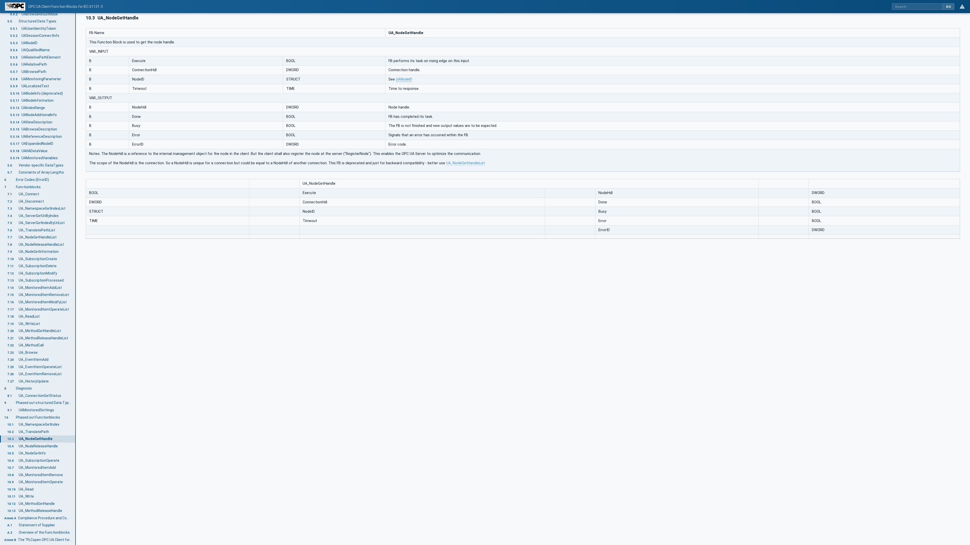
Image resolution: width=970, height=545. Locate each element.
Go (948, 7)
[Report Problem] (962, 6)
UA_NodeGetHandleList (465, 163)
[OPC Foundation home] (15, 7)
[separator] (76, 279)
